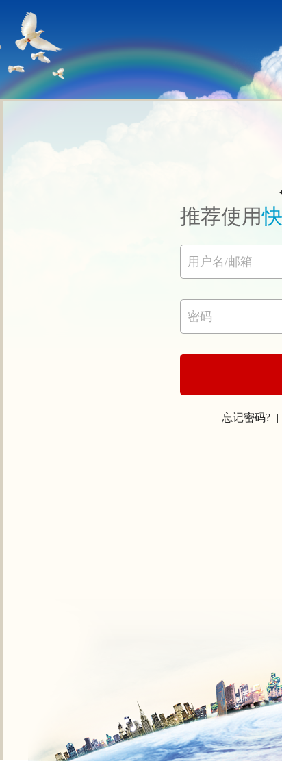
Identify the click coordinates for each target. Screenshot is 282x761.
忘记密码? (246, 417)
